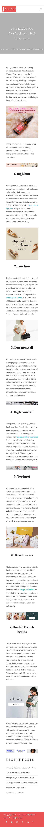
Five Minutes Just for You (15, 792)
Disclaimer (19, 818)
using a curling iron (27, 590)
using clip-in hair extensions (27, 437)
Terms (13, 818)
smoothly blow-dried (14, 298)
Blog (7, 49)
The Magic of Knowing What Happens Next (22, 782)
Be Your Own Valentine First (16, 787)
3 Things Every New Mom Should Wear (20, 777)
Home (2, 49)
